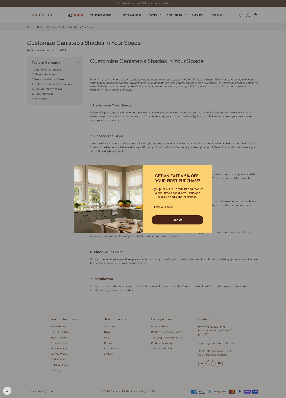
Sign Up (177, 219)
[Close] (208, 169)
